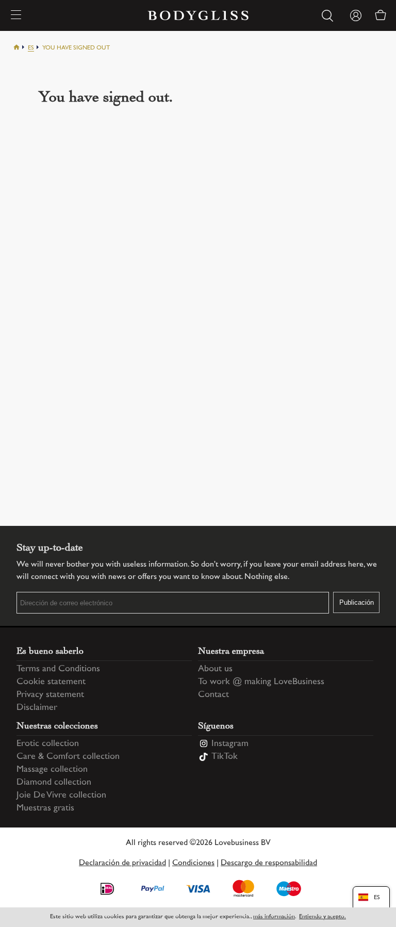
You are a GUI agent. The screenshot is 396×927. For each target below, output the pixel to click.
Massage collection (52, 770)
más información (274, 917)
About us (215, 669)
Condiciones (193, 863)
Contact (213, 695)
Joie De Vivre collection (61, 795)
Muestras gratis (45, 808)
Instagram (230, 744)
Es (31, 48)
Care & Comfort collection (68, 757)
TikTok (224, 757)
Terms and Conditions (58, 669)
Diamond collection (53, 783)
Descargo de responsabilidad (269, 863)
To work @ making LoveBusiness (261, 682)
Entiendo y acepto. (322, 917)
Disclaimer (36, 708)
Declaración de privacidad (122, 863)
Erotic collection (47, 744)
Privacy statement (50, 695)
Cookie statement (51, 682)
